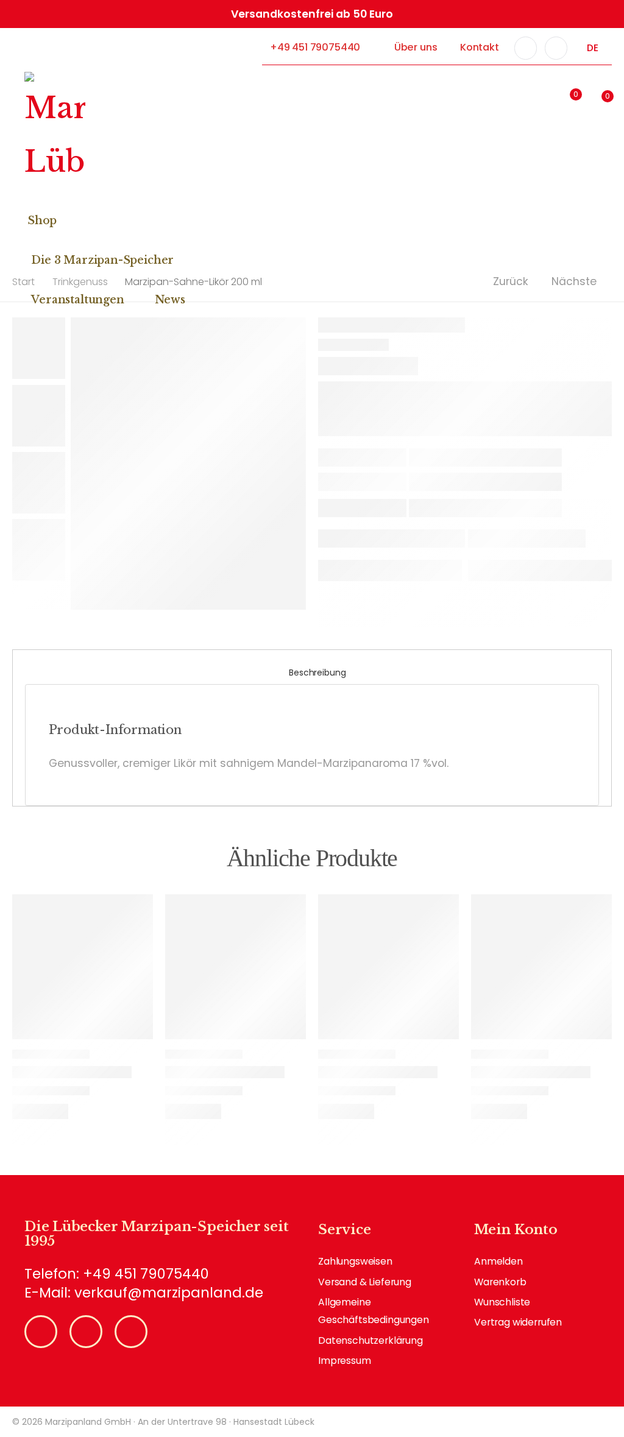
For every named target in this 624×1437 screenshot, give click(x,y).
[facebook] (525, 48)
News (170, 299)
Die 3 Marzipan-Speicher (102, 260)
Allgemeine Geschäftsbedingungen (373, 1311)
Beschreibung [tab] (317, 672)
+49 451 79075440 (315, 47)
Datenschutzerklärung (370, 1340)
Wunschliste (502, 1302)
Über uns (416, 47)
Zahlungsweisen (355, 1261)
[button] (503, 99)
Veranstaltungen (77, 299)
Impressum (344, 1361)
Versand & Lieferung (364, 1282)
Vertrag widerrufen (518, 1322)
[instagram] (556, 48)
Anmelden (498, 1261)
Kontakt (479, 47)
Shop (42, 220)
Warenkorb (500, 1282)
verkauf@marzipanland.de (168, 1292)
